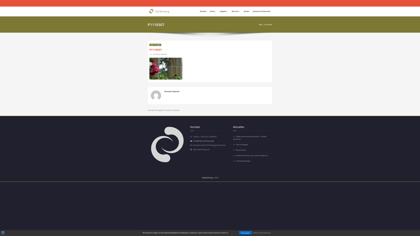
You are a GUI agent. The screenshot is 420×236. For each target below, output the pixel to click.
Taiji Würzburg (207, 177)
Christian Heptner (160, 54)
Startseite (203, 11)
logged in (161, 110)
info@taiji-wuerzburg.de (203, 141)
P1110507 (268, 25)
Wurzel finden (241, 150)
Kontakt (246, 11)
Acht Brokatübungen (243, 161)
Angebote (223, 11)
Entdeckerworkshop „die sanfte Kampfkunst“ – (252, 155)
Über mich (235, 11)
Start (260, 25)
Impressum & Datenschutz (261, 11)
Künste (212, 11)
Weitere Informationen (262, 233)
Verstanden (245, 233)
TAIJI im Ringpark (242, 145)
